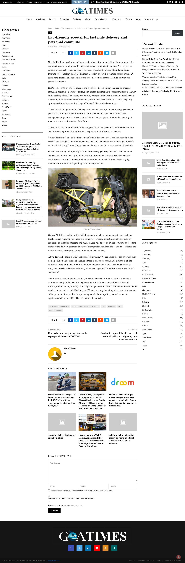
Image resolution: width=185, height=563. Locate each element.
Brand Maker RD (53, 560)
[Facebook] (71, 548)
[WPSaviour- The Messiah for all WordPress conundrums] (148, 179)
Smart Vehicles (55, 310)
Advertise (29, 2)
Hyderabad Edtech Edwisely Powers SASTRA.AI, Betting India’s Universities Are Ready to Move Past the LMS (162, 52)
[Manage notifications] (178, 557)
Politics (5, 92)
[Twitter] (79, 548)
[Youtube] (97, 548)
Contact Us (38, 2)
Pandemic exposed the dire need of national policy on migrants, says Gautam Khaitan (119, 336)
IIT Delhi (95, 306)
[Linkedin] (88, 548)
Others (148, 19)
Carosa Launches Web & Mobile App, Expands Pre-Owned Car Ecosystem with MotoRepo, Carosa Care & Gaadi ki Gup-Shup (91, 440)
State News (6, 114)
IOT (103, 306)
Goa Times (53, 46)
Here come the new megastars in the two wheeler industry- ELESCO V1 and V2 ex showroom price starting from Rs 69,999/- (61, 400)
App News (6, 37)
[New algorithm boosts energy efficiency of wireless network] (148, 210)
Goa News (40, 19)
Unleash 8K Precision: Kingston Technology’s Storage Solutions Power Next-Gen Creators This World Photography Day (161, 69)
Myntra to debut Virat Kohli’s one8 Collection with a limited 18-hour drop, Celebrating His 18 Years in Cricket (162, 91)
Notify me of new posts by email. (65, 506)
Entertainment (101, 19)
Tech (127, 19)
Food (4, 67)
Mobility (111, 306)
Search (145, 29)
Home (29, 19)
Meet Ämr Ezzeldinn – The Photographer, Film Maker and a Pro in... (168, 162)
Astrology (6, 41)
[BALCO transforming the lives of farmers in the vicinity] (8, 224)
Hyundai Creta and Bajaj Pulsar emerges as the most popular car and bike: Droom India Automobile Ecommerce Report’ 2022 (123, 400)
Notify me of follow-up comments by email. (71, 498)
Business (77, 19)
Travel (4, 121)
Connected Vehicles (80, 306)
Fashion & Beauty (9, 59)
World (87, 19)
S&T (120, 306)
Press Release (7, 96)
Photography (7, 89)
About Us (20, 2)
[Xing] (114, 548)
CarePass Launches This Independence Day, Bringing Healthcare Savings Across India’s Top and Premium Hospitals (162, 80)
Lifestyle (115, 19)
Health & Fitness (8, 74)
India (51, 19)
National (5, 85)
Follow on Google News (59, 2)
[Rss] (105, 548)
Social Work (7, 107)
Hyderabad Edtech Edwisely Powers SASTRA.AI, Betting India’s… (120, 2)
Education (64, 19)
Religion (5, 99)
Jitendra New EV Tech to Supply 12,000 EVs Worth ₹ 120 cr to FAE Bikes (162, 146)
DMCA (46, 2)
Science (5, 103)
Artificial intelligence (59, 306)
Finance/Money (8, 63)
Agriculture (6, 34)
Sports (4, 110)
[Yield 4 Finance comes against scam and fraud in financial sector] (148, 193)
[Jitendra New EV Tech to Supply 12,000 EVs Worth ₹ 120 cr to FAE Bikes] (162, 125)
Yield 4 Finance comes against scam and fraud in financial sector (168, 193)
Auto (138, 19)
